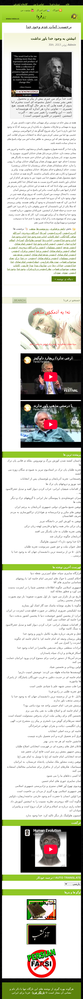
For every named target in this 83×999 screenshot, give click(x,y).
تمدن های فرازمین (49, 261)
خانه (68, 4)
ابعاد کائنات (53, 236)
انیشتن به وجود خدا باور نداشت (53, 38)
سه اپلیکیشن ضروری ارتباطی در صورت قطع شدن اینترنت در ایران (43, 610)
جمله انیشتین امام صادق (27, 261)
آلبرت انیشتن (69, 232)
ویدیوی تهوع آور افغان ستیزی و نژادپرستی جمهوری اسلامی (48, 786)
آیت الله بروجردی (30, 232)
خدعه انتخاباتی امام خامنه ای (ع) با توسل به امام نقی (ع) (49, 756)
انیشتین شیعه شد (22, 254)
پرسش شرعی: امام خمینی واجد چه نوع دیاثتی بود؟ (52, 705)
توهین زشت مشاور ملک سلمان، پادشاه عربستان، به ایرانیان (47, 761)
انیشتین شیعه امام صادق (44, 254)
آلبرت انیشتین (54, 232)
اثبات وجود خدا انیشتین (64, 240)
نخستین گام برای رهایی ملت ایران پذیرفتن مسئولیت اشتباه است (44, 715)
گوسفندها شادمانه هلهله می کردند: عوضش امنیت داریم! (49, 672)
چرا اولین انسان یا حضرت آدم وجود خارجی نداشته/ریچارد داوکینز (45, 796)
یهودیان (57, 272)
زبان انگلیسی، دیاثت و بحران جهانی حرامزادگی (54, 726)
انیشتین (15, 250)
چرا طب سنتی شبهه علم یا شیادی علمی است (55, 686)
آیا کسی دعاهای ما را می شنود (64, 775)
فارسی (24, 265)
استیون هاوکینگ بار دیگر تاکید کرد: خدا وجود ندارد (53, 815)
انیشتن (60, 243)
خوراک (56, 10)
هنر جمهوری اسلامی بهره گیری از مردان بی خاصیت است (49, 791)
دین (49, 265)
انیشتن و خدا (42, 250)
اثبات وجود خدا (19, 236)
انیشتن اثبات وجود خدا (44, 243)
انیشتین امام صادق (66, 254)
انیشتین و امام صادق (48, 258)
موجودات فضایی (61, 268)
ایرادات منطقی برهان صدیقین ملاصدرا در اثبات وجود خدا (49, 647)
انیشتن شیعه (69, 247)
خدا (12, 261)
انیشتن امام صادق (23, 243)
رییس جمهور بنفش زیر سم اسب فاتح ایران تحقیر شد (51, 751)
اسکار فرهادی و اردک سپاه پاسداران (60, 653)
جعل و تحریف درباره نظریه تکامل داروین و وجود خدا (52, 633)
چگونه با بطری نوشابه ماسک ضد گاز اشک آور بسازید (51, 605)
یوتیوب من (26, 10)
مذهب (32, 228)
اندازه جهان (70, 243)
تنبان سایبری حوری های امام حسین (61, 781)
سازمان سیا (40, 265)
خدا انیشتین (70, 265)
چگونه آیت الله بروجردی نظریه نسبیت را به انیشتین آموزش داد (45, 801)
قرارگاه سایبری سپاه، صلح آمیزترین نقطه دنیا (55, 573)
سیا (31, 265)
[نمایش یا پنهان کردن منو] (76, 26)
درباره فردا (55, 4)
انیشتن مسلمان (54, 247)
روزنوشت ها (42, 228)
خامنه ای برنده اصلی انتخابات (64, 731)
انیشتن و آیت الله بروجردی (32, 247)
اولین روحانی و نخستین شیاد (65, 667)
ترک (17, 258)
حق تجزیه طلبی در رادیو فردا (65, 691)
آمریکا (43, 232)
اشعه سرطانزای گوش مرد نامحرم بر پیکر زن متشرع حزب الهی (45, 721)
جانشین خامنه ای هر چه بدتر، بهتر (62, 741)
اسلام (12, 240)
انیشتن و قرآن (28, 250)
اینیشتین (32, 258)
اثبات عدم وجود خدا (37, 236)
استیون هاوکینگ (33, 240)
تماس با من (38, 4)
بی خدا (24, 258)
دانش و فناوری (57, 228)
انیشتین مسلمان (67, 258)
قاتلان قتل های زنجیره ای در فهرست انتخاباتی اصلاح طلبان (48, 746)
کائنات (16, 265)
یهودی (65, 272)
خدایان (60, 265)
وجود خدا (21, 268)
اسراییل (20, 240)
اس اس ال (41, 10)
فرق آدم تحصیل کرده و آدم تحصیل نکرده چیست (54, 736)
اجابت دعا (47, 240)
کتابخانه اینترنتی (20, 4)
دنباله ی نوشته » (64, 279)
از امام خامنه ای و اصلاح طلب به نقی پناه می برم (53, 710)
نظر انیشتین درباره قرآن (39, 268)
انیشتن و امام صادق (59, 250)
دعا (54, 265)
